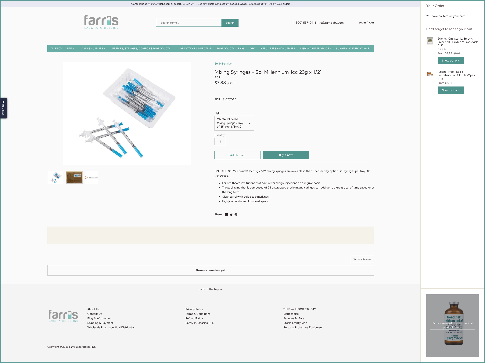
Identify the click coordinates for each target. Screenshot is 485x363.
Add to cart (237, 155)
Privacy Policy (194, 309)
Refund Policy (194, 318)
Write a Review (362, 259)
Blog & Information (99, 318)
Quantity (219, 134)
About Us (93, 309)
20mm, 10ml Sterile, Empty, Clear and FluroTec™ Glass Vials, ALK (458, 42)
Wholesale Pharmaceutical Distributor (111, 327)
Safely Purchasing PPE (199, 323)
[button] (3, 108)
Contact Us (94, 313)
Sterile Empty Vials (295, 323)
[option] (55, 177)
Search (230, 22)
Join (371, 22)
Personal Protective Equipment (303, 327)
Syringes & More (293, 318)
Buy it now (286, 155)
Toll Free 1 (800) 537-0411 (299, 309)
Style (217, 113)
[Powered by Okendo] (64, 260)
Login (362, 22)
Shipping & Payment (100, 323)
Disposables (291, 313)
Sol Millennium (223, 63)
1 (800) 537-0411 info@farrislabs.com (318, 22)
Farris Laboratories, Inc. (82, 346)
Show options (451, 60)
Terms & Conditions (197, 313)
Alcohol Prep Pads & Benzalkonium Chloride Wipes (456, 73)
